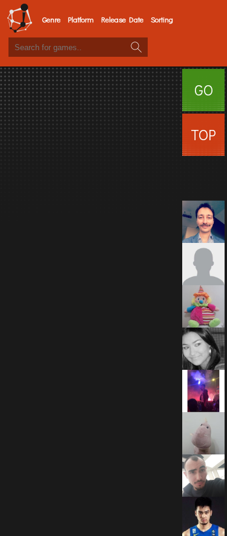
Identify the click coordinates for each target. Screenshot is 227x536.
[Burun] (203, 433)
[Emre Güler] (203, 391)
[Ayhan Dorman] (203, 222)
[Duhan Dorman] (203, 264)
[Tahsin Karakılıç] (203, 179)
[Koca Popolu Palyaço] (203, 306)
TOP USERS (203, 140)
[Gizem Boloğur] (203, 349)
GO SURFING (203, 95)
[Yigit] (203, 475)
